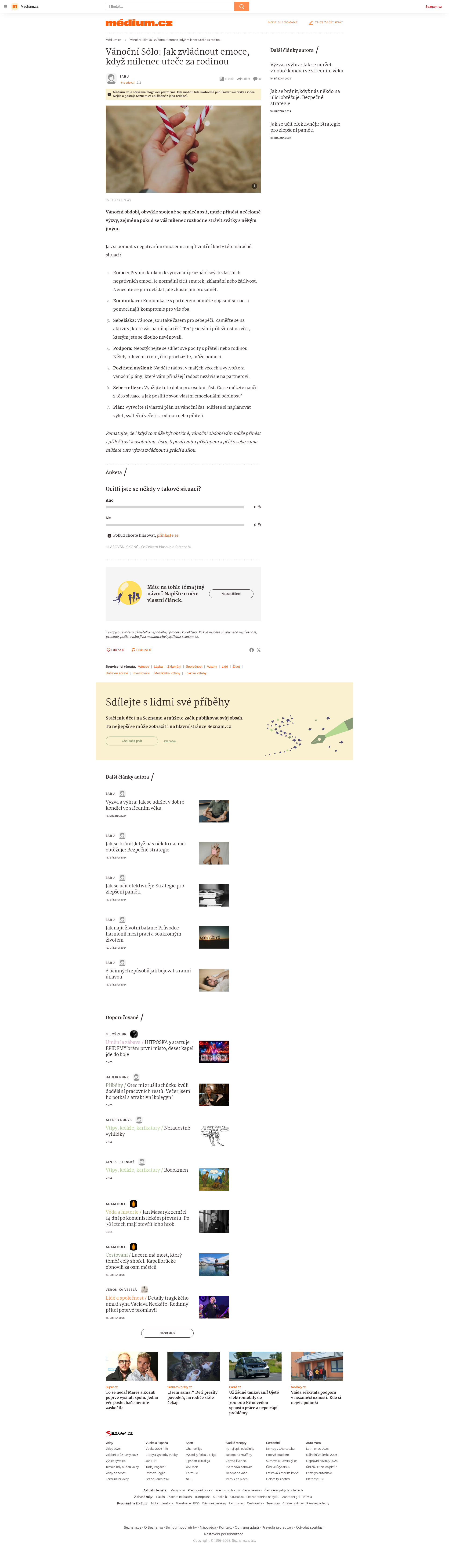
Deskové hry (255, 1503)
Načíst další (167, 1333)
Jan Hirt (151, 1461)
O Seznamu (153, 1527)
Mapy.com (177, 1490)
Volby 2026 (113, 1448)
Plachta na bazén (180, 1497)
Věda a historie (122, 1212)
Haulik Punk (117, 1077)
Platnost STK (315, 1479)
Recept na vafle (236, 1473)
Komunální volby (117, 1479)
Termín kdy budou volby (122, 1467)
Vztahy (212, 666)
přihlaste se (167, 536)
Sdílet (246, 79)
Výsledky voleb (116, 1461)
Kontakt (225, 1527)
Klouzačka (237, 1497)
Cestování (117, 1255)
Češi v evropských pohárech (283, 1490)
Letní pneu (236, 1503)
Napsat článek (231, 593)
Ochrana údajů (247, 1527)
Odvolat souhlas (309, 1527)
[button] (183, 149)
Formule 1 (192, 1473)
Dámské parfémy (214, 1503)
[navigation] (5, 6)
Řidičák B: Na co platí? (321, 1467)
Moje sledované (283, 22)
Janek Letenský (120, 1162)
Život (236, 666)
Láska (158, 666)
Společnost (194, 666)
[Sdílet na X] (258, 650)
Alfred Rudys (119, 1120)
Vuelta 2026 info (157, 1448)
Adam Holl (116, 1204)
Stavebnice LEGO (187, 1503)
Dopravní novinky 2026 (321, 1461)
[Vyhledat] (241, 6)
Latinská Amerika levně (282, 1473)
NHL (189, 1479)
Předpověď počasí (200, 1490)
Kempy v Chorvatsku (280, 1448)
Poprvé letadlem (277, 1455)
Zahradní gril (291, 1497)
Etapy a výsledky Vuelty (161, 1455)
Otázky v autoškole (319, 1473)
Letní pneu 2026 (317, 1448)
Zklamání (174, 666)
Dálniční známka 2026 (321, 1455)
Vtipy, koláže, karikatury (133, 1128)
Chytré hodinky (293, 1503)
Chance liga (194, 1448)
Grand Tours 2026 (158, 1479)
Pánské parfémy (317, 1503)
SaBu (124, 76)
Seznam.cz (433, 6)
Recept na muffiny (239, 1455)
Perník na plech (237, 1479)
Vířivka (307, 1497)
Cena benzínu (252, 1490)
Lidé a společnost (125, 1298)
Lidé (225, 666)
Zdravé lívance (236, 1461)
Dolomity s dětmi (278, 1479)
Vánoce (143, 666)
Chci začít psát (329, 22)
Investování (141, 673)
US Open (192, 1467)
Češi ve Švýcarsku (278, 1467)
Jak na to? (170, 741)
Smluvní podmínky (181, 1527)
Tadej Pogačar (156, 1467)
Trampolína (202, 1497)
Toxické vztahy (195, 673)
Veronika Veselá (121, 1289)
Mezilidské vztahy (167, 673)
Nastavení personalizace (223, 1534)
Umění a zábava (123, 1042)
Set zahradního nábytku (262, 1497)
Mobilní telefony (162, 1503)
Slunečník (220, 1497)
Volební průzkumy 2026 (122, 1455)
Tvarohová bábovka (239, 1467)
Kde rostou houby (227, 1490)
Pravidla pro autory (277, 1527)
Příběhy (114, 1085)
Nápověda (208, 1527)
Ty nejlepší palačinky (240, 1448)
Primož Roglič (155, 1473)
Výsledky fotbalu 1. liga (201, 1455)
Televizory (273, 1503)
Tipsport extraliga (198, 1461)
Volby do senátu (116, 1473)
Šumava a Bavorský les (281, 1461)
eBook (229, 79)
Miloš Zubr (116, 1034)
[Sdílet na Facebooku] (251, 650)
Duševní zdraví (117, 673)
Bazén (160, 1497)
